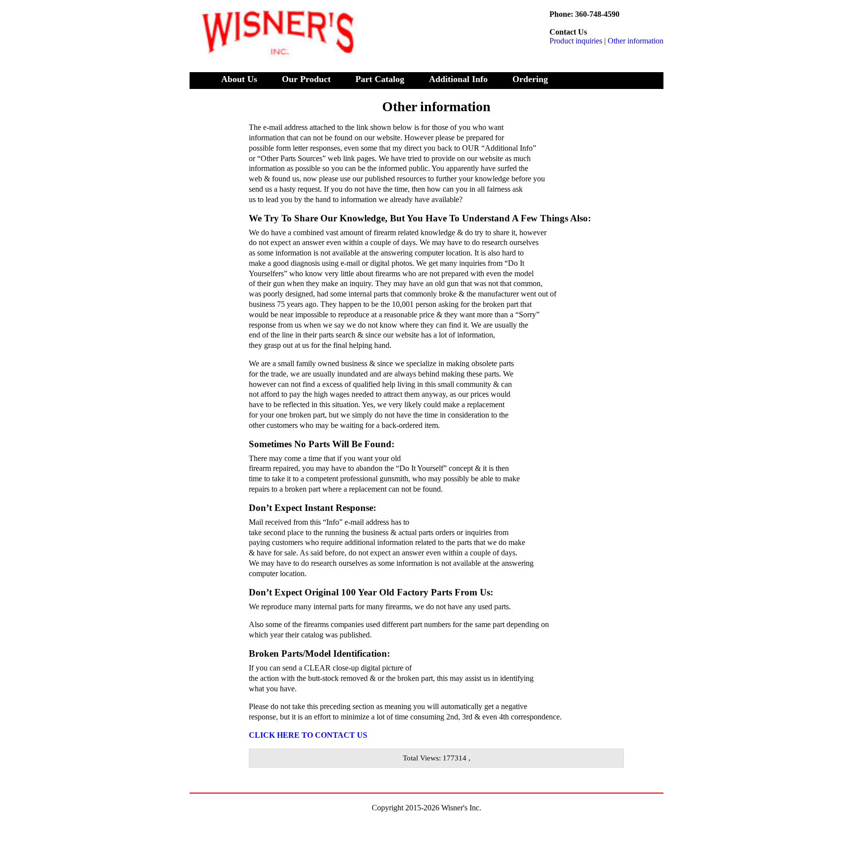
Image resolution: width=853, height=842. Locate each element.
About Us (239, 79)
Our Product (306, 79)
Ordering (530, 79)
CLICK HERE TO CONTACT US (308, 735)
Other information (635, 41)
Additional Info (458, 79)
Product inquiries (575, 41)
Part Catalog (379, 79)
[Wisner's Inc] (273, 47)
